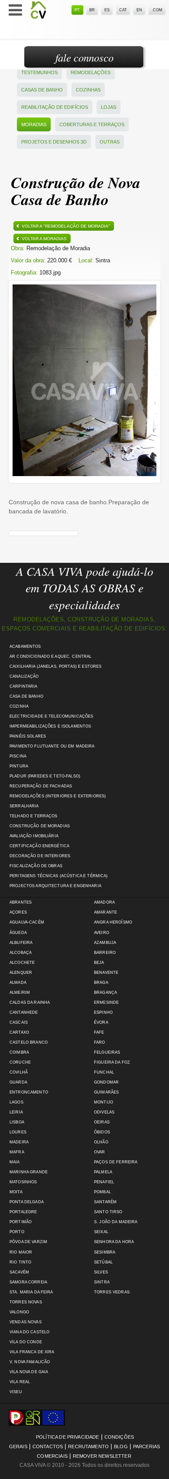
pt (77, 10)
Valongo (19, 1312)
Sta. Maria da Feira (31, 1292)
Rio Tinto (20, 1262)
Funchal (104, 1072)
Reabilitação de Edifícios (54, 107)
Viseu (16, 1392)
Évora (101, 1022)
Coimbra (19, 1052)
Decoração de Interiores (40, 856)
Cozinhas (88, 89)
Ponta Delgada (27, 1202)
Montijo (103, 1102)
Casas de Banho (42, 89)
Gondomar (106, 1082)
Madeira (19, 1142)
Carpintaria (24, 686)
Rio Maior (21, 1252)
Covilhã (19, 1072)
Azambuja (105, 942)
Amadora (104, 902)
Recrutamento (88, 1446)
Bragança (105, 992)
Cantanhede (24, 1012)
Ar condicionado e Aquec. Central (50, 656)
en (139, 10)
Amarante (105, 912)
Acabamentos (25, 646)
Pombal (102, 1192)
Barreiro (105, 952)
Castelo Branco (29, 1042)
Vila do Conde (26, 1342)
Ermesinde (106, 1002)
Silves (101, 1272)
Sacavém (19, 1272)
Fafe (99, 1032)
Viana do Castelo (29, 1332)
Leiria (16, 1112)
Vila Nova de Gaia (29, 1372)
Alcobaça (21, 952)
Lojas (108, 107)
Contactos (47, 1446)
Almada (18, 982)
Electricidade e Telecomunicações (51, 716)
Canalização (24, 676)
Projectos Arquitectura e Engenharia (55, 886)
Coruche (20, 1062)
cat (123, 10)
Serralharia (24, 806)
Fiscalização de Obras (36, 866)
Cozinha (19, 706)
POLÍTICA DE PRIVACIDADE (67, 1437)
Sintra (102, 1282)
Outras (110, 141)
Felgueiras (107, 1052)
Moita (16, 1192)
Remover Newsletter (102, 1456)
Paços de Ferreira (115, 1162)
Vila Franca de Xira (32, 1352)
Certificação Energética (39, 846)
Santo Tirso (108, 1212)
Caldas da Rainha (30, 1002)
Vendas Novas (26, 1322)
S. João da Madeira (115, 1222)
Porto (17, 1232)
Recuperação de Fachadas (41, 786)
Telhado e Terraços (33, 816)
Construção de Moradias (40, 826)
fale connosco (84, 57)
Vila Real (20, 1382)
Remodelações (90, 72)
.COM (157, 10)
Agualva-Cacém (27, 922)
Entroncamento (29, 1092)
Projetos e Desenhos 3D (54, 141)
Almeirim (20, 992)
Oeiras (102, 1122)
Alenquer (21, 972)
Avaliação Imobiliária (34, 836)
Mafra (17, 1152)
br (92, 10)
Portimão (21, 1222)
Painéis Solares (28, 736)
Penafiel (104, 1182)
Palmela (103, 1172)
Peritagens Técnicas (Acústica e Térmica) (59, 876)
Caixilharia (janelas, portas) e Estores (55, 666)
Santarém (105, 1202)
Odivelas (104, 1112)
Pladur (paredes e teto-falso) (45, 776)
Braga (101, 982)
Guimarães (106, 1092)
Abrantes (21, 902)
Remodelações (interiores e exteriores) (58, 796)
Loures (18, 1132)
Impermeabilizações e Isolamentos (50, 726)
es (107, 10)
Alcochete (22, 962)
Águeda (18, 932)
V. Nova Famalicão (30, 1362)
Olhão (101, 1142)
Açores (18, 912)
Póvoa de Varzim (28, 1242)
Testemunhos (39, 72)
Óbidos (102, 1132)
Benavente (106, 972)
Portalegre (23, 1212)
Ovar (99, 1152)
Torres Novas (26, 1302)
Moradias (33, 124)
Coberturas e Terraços (91, 124)
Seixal (101, 1232)
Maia (15, 1162)
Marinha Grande (29, 1172)
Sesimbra (104, 1252)
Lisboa (17, 1122)
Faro (99, 1042)
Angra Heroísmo (113, 922)
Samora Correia (28, 1282)
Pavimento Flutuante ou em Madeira (52, 746)
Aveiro (101, 932)
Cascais (19, 1022)
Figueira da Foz (112, 1062)
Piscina (18, 756)
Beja (99, 962)
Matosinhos (23, 1182)
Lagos (16, 1102)
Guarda (18, 1082)
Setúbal (103, 1262)
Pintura (19, 766)
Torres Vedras (112, 1292)
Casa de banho (26, 696)
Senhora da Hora (114, 1242)
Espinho (103, 1012)
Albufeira (21, 942)
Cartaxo (19, 1032)
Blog (121, 1446)
